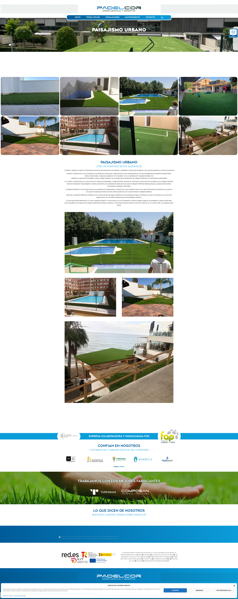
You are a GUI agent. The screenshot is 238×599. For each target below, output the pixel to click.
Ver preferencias (223, 590)
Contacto (150, 17)
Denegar (199, 590)
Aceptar (175, 590)
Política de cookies (8, 595)
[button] (234, 585)
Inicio (78, 17)
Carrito (162, 17)
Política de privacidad (20, 595)
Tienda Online (93, 17)
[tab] (116, 466)
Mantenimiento (132, 17)
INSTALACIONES (112, 17)
